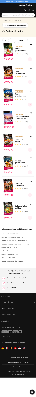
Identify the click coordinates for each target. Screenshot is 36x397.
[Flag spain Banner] (2, 348)
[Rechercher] (33, 15)
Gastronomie (8, 20)
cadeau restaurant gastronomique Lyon (16, 244)
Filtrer (21, 40)
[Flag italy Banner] (6, 348)
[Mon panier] (33, 10)
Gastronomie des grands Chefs (22, 117)
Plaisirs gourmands (20, 162)
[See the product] (30, 59)
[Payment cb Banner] (10, 332)
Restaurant (17, 20)
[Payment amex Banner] (15, 332)
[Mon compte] (25, 10)
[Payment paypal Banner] (4, 332)
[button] (32, 392)
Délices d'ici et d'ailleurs (21, 207)
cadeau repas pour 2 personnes (13, 237)
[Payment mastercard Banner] (20, 332)
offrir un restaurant (8, 257)
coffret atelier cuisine (9, 247)
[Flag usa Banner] (23, 348)
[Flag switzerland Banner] (14, 348)
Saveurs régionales (19, 184)
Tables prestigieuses (20, 95)
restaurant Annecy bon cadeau (13, 261)
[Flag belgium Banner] (10, 348)
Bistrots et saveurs (19, 140)
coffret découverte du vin (11, 251)
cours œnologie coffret (10, 254)
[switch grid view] (5, 40)
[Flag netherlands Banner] (19, 348)
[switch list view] (13, 40)
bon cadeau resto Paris (10, 234)
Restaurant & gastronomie (16, 25)
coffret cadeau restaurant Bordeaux (14, 240)
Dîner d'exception (20, 72)
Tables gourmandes (20, 50)
